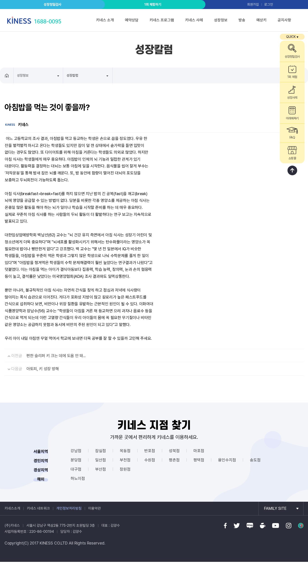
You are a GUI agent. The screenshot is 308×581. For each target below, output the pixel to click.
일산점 (100, 460)
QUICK (292, 37)
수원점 (149, 460)
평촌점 (174, 460)
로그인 (268, 4)
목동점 (125, 450)
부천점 (125, 460)
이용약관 (94, 508)
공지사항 (284, 20)
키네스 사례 (194, 20)
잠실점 (100, 450)
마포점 (198, 450)
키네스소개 (12, 508)
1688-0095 (47, 21)
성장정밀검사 (52, 4)
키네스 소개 (105, 20)
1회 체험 (292, 77)
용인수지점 (227, 460)
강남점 (76, 450)
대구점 (76, 469)
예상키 (261, 20)
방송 (242, 20)
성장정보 (221, 20)
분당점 (76, 460)
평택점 (198, 460)
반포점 (149, 450)
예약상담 (131, 20)
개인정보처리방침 (69, 508)
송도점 (255, 460)
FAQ (292, 137)
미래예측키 (292, 118)
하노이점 (78, 478)
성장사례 (292, 97)
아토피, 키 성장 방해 (42, 368)
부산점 (100, 469)
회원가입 (253, 4)
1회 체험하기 (152, 4)
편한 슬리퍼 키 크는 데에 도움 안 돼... (55, 355)
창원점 (125, 469)
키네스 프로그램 (161, 20)
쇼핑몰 (292, 158)
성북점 (174, 450)
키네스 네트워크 (38, 508)
